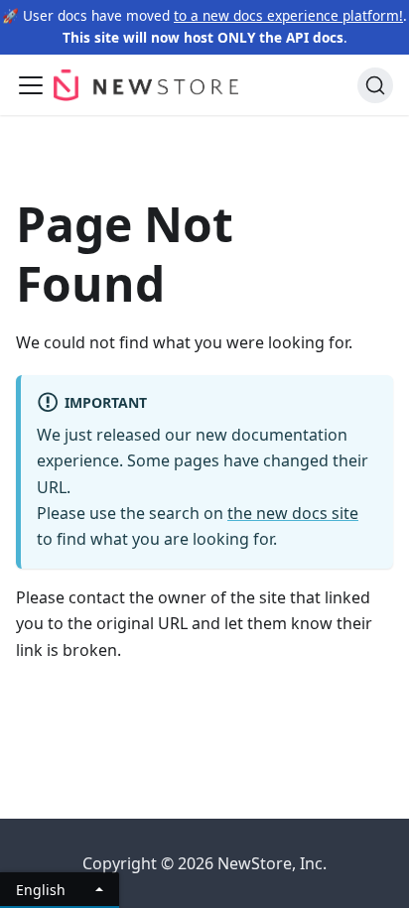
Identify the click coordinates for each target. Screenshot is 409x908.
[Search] (375, 85)
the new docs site (292, 513)
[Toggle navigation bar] (31, 85)
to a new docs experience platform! (288, 15)
